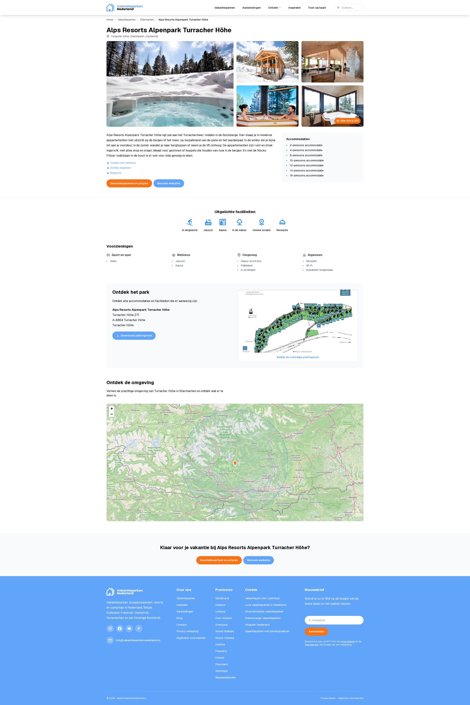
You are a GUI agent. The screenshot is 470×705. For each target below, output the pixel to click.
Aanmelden (316, 631)
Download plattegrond (136, 335)
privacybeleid (348, 641)
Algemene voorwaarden (351, 698)
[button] (111, 408)
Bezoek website (168, 183)
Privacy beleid (328, 698)
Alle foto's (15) (349, 120)
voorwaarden (312, 644)
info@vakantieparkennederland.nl (138, 640)
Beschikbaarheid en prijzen (129, 183)
